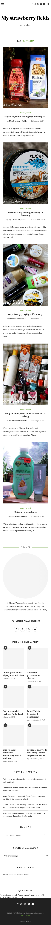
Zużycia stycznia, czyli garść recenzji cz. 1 (25, 116)
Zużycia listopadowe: (25, 512)
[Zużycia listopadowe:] (25, 472)
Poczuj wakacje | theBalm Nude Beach (13, 712)
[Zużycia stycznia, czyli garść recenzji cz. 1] (25, 77)
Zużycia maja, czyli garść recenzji (25, 314)
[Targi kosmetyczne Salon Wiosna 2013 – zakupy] (25, 374)
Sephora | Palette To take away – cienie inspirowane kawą (37, 753)
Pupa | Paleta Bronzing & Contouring (33, 714)
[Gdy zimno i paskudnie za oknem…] (37, 658)
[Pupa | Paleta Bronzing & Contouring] (37, 697)
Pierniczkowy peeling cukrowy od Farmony (25, 214)
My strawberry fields (18, 121)
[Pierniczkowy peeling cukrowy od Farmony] (25, 173)
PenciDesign (25, 915)
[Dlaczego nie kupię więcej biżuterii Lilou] (13, 658)
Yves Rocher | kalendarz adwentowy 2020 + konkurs (12, 754)
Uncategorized (25, 113)
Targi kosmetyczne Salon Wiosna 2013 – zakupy (25, 415)
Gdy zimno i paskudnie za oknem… (33, 675)
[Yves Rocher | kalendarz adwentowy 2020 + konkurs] (13, 735)
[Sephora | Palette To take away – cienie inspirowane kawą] (37, 735)
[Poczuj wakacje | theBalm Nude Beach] (13, 697)
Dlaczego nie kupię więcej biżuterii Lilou (13, 674)
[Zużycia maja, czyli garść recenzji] (25, 275)
